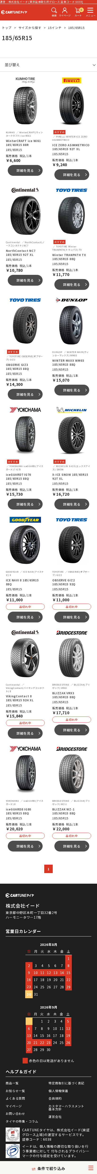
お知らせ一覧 (15, 1091)
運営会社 (54, 1116)
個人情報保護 (58, 1091)
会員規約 (54, 1098)
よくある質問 (15, 1098)
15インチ (54, 27)
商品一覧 (12, 1083)
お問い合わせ (15, 1113)
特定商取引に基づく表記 (66, 1083)
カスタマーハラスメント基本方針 (66, 1107)
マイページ (14, 1106)
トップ (7, 27)
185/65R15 (76, 27)
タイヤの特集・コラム (22, 1121)
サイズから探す (30, 27)
